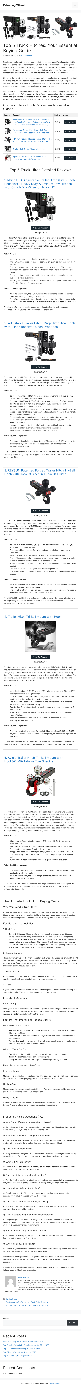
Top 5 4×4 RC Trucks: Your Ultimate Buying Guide (27, 1305)
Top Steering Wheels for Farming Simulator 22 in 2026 (26, 1345)
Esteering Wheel (14, 5)
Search (6, 1319)
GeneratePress (54, 1384)
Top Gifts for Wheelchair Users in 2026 (19, 1352)
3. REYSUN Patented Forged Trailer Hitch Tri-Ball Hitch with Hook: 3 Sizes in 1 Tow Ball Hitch (39, 472)
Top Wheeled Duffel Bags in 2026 (17, 1356)
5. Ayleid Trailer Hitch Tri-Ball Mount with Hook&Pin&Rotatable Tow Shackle (33, 759)
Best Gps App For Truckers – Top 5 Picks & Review (27, 1302)
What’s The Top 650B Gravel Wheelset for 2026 (23, 1342)
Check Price (69, 122)
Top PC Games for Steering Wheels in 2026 (21, 1349)
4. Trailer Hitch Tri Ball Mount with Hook (32, 616)
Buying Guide (11, 1299)
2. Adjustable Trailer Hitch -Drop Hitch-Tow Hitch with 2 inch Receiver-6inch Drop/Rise (39, 325)
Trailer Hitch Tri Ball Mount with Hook (29, 149)
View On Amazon (40, 228)
